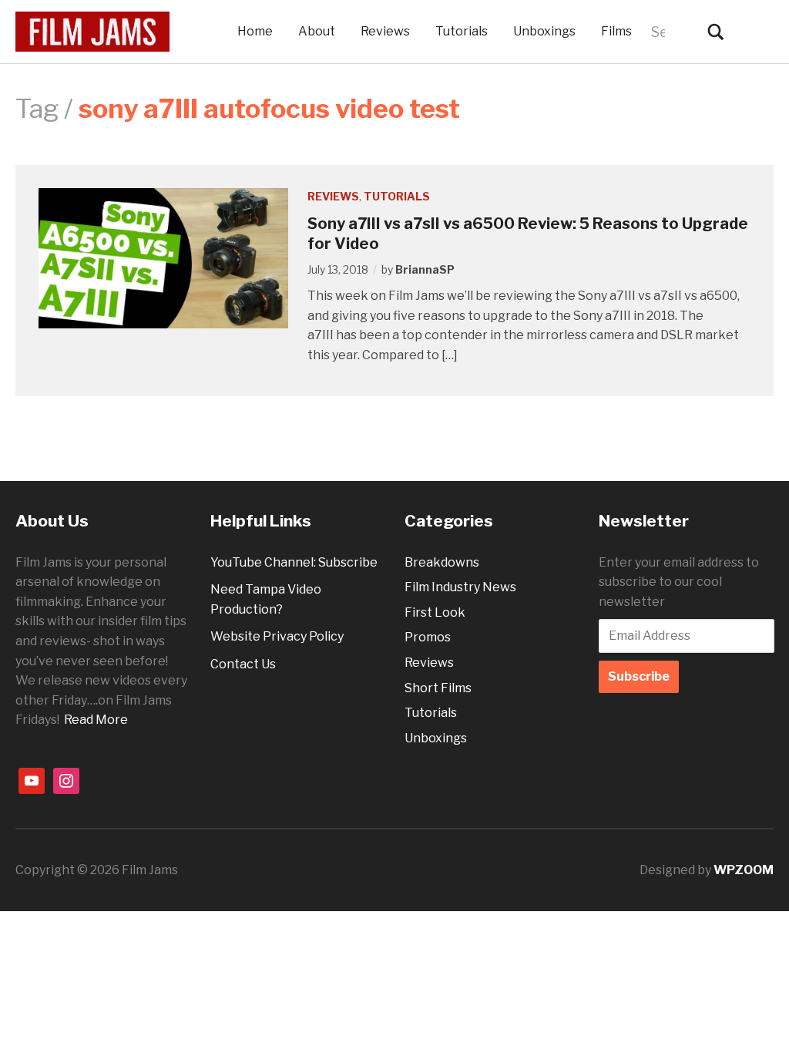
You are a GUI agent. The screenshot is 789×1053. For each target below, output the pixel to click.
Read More (96, 719)
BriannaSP (425, 269)
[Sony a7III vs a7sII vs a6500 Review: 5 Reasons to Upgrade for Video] (163, 257)
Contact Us (243, 664)
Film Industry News (460, 587)
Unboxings (544, 31)
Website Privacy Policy (277, 636)
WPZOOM (743, 870)
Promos (428, 637)
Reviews (385, 31)
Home (255, 31)
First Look (435, 612)
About (316, 31)
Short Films (438, 688)
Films (616, 31)
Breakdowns (442, 562)
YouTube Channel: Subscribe (294, 562)
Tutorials (461, 31)
